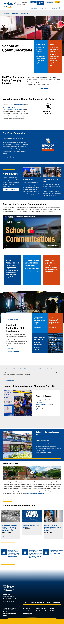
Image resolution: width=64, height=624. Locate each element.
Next (61, 307)
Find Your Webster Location (21, 2)
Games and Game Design (9, 108)
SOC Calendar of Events (11, 189)
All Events (7, 563)
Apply (33, 2)
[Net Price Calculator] (48, 144)
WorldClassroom (54, 611)
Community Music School (27, 614)
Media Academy (28, 179)
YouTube (45, 422)
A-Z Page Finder (27, 608)
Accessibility (26, 611)
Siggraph (38, 408)
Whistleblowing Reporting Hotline (9, 614)
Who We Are (53, 8)
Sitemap (52, 608)
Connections (50, 2)
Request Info (41, 3)
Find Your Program (21, 4)
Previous (3, 307)
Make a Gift (56, 603)
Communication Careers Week (50, 180)
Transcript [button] (6, 248)
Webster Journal (40, 410)
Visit (48, 603)
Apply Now (10, 348)
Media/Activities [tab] (7, 369)
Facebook (6, 422)
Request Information (13, 351)
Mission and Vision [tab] (50, 369)
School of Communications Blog (44, 452)
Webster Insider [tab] (18, 369)
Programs (6, 13)
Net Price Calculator (10, 138)
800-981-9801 (6, 595)
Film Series (39, 402)
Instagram (26, 422)
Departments (15, 13)
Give (58, 2)
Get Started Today (44, 88)
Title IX (14, 608)
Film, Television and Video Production (12, 109)
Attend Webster (44, 8)
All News (8, 544)
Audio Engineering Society (43, 399)
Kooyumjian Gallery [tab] (37, 369)
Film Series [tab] (27, 369)
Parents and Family (41, 611)
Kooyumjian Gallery (41, 404)
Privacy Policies (7, 608)
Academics (34, 8)
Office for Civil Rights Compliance (8, 610)
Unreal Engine (19, 104)
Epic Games (12, 106)
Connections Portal (41, 608)
